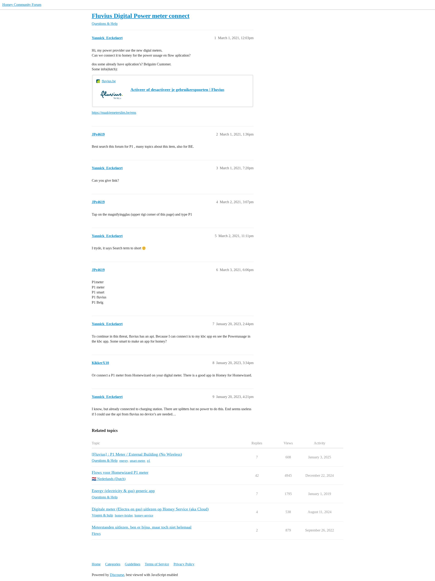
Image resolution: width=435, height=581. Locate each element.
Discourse (117, 575)
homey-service (144, 515)
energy (123, 460)
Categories (112, 564)
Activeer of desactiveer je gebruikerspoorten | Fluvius (177, 89)
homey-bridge (124, 515)
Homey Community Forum (21, 5)
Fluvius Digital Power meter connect (140, 15)
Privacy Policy (184, 564)
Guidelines (132, 564)
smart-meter (137, 460)
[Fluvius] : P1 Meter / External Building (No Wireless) (137, 454)
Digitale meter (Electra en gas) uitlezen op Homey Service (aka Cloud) (150, 509)
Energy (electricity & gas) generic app (123, 490)
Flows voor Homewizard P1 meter (120, 472)
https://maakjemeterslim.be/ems (114, 112)
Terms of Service (157, 564)
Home (96, 564)
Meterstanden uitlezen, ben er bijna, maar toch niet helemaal (141, 527)
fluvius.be (109, 81)
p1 (148, 460)
